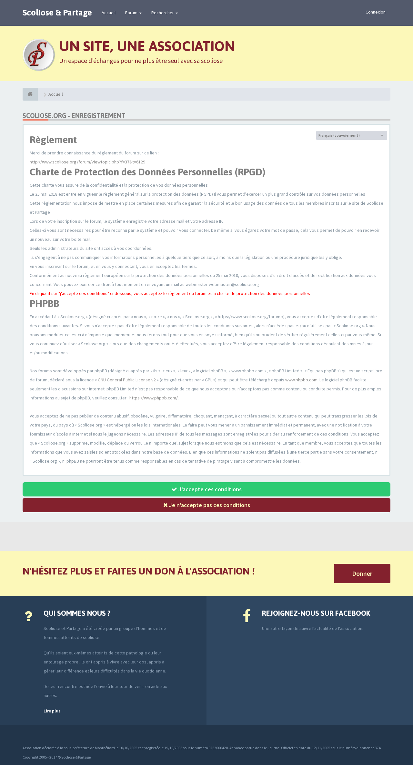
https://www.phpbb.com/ (153, 398)
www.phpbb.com (301, 380)
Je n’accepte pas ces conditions (209, 505)
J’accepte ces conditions (209, 489)
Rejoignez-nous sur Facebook (316, 613)
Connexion (376, 12)
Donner (362, 573)
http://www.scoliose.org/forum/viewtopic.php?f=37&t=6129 (87, 162)
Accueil (109, 12)
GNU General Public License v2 (127, 380)
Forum (131, 12)
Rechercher (163, 12)
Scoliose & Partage (57, 12)
